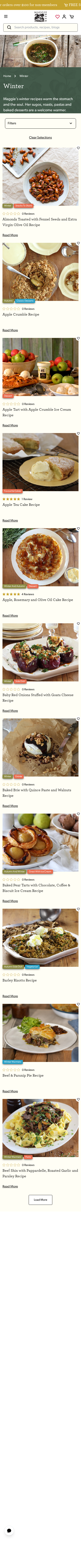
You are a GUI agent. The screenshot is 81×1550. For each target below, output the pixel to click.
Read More (10, 235)
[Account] (64, 16)
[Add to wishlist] (78, 147)
